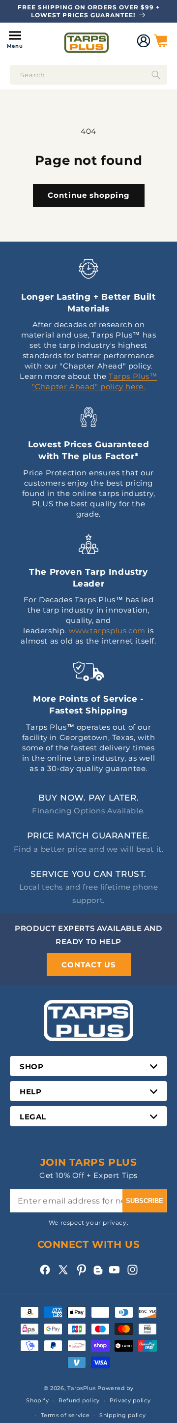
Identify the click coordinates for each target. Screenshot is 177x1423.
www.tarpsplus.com (107, 630)
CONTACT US (88, 964)
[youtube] (114, 1270)
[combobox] (88, 74)
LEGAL (33, 1116)
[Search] (156, 74)
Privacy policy (130, 1400)
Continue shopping (89, 195)
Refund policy (79, 1400)
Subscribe (144, 1201)
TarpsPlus (81, 1388)
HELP (30, 1091)
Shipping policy (122, 1415)
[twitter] (63, 1270)
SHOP (31, 1066)
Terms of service (65, 1415)
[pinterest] (81, 1270)
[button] (15, 41)
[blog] (97, 1274)
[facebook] (45, 1270)
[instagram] (132, 1270)
